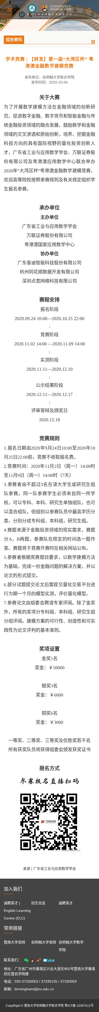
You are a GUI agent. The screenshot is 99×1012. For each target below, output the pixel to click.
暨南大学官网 (14, 942)
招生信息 (38, 903)
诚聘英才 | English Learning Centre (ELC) (17, 910)
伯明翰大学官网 (43, 942)
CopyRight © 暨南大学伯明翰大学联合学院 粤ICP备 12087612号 (50, 1005)
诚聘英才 (66, 903)
